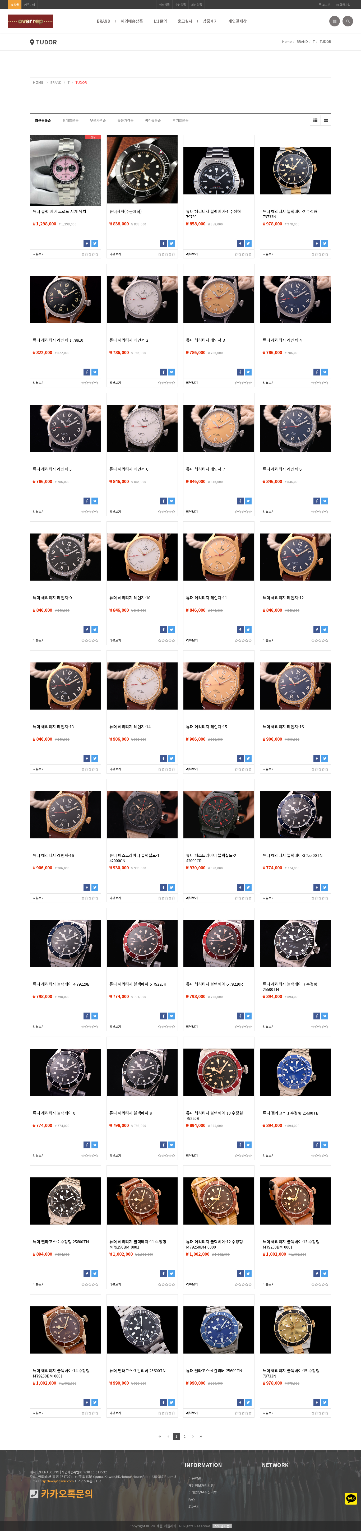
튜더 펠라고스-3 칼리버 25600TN (137, 1370)
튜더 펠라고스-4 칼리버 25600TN (214, 1370)
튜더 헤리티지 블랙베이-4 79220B (61, 984)
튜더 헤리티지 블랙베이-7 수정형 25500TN (290, 986)
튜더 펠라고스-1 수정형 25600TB (290, 1113)
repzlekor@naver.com (57, 1481)
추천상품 (180, 4)
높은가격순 (125, 120)
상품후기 (210, 21)
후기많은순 (180, 120)
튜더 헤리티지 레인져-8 (282, 469)
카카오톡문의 (65, 1493)
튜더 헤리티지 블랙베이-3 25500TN (293, 855)
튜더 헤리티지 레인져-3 (205, 340)
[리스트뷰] (315, 120)
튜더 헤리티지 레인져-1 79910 (58, 340)
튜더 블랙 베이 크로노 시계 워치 (59, 211)
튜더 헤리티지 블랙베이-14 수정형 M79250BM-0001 (61, 1373)
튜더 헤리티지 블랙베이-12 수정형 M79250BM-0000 (214, 1244)
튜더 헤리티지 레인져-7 (205, 469)
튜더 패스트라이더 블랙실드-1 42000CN (134, 858)
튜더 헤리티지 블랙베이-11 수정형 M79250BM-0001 (137, 1244)
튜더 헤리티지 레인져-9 (52, 597)
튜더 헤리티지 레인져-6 (128, 469)
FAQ (191, 1499)
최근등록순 (43, 120)
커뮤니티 (29, 4)
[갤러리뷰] (326, 120)
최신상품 (196, 4)
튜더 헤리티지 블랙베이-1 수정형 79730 (213, 214)
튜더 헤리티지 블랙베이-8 (54, 1113)
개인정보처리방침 (201, 1485)
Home (287, 41)
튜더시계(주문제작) (125, 211)
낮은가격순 (98, 120)
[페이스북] (87, 243)
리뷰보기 (38, 254)
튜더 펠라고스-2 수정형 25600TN (61, 1241)
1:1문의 (160, 21)
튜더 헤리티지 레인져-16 (283, 726)
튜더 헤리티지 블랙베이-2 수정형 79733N (290, 214)
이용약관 (194, 1478)
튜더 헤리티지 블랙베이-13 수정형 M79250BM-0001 (291, 1244)
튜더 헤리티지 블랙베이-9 (130, 1113)
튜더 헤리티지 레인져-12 (283, 597)
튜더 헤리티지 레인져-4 (282, 340)
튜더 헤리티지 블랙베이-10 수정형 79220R (214, 1115)
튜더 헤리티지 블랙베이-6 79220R (214, 984)
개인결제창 (237, 21)
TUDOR (81, 82)
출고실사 (185, 21)
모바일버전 (222, 1526)
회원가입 (344, 4)
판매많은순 (70, 120)
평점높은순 (153, 120)
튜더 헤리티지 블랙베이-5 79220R (137, 984)
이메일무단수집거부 (202, 1492)
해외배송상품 (132, 21)
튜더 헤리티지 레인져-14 (129, 726)
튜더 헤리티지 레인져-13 (53, 726)
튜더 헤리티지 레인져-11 (206, 597)
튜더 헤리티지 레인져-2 (128, 340)
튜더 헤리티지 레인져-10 (129, 597)
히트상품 (164, 4)
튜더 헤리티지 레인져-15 (206, 726)
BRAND (103, 21)
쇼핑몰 (15, 4)
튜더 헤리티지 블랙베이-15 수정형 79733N (291, 1373)
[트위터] (94, 243)
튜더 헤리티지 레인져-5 (52, 469)
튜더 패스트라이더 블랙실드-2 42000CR (211, 858)
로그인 (325, 4)
